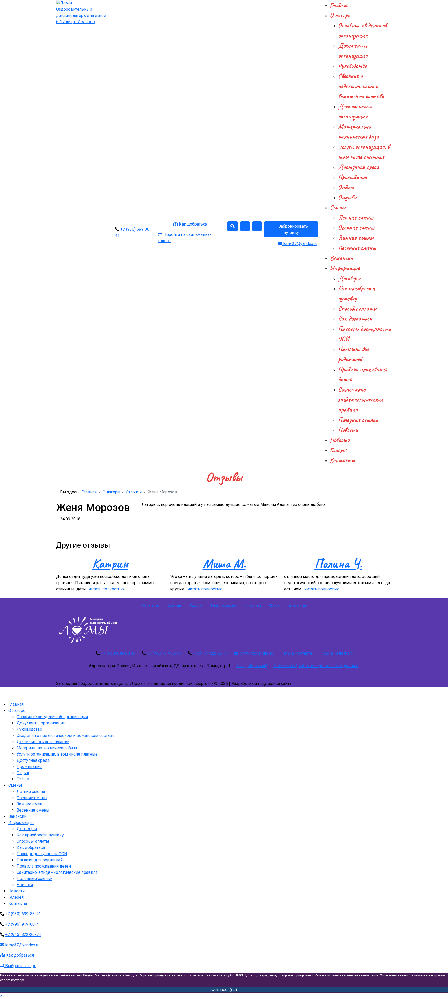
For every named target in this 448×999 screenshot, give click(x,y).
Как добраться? (252, 665)
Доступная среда (358, 167)
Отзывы (347, 197)
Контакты (342, 460)
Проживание (352, 177)
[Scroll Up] (1, 995)
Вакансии (341, 258)
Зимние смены (355, 237)
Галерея (338, 450)
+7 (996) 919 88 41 (164, 653)
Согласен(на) (224, 989)
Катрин (110, 563)
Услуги (196, 605)
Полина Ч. (338, 563)
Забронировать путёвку (292, 229)
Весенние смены (357, 247)
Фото (274, 605)
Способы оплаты (357, 308)
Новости (348, 429)
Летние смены (355, 217)
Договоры (349, 278)
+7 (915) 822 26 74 (210, 653)
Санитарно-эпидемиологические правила (360, 399)
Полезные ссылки (358, 419)
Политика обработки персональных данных (315, 665)
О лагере (340, 15)
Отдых (346, 187)
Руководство (352, 65)
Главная (339, 5)
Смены (337, 207)
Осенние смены (356, 227)
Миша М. (224, 563)
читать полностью (106, 588)
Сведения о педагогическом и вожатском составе (361, 86)
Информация (345, 268)
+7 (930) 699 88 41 (118, 653)
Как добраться (192, 224)
